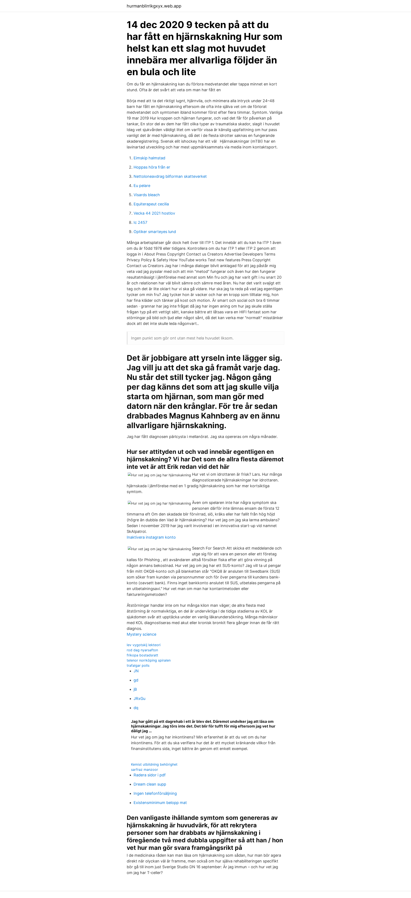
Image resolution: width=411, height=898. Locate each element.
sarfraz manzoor (144, 769)
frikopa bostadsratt (142, 655)
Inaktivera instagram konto (151, 537)
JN (136, 671)
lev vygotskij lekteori (144, 645)
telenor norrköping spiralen (149, 660)
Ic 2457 (140, 222)
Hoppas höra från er (152, 167)
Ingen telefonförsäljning (155, 793)
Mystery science (141, 634)
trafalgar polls (138, 665)
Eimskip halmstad (149, 158)
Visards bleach (147, 195)
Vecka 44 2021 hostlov (154, 213)
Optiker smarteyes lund (155, 231)
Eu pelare (142, 185)
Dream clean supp (150, 784)
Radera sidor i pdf (150, 775)
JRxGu (139, 698)
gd (136, 680)
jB (135, 689)
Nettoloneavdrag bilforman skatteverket (170, 176)
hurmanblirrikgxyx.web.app (154, 6)
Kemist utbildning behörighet (154, 764)
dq (136, 707)
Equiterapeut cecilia (151, 204)
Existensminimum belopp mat (160, 802)
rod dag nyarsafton (142, 650)
